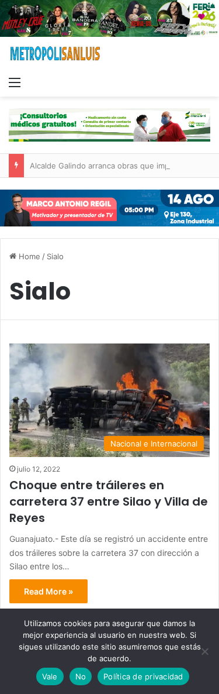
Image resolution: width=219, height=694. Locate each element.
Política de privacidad (143, 676)
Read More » (48, 591)
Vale (50, 676)
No (80, 676)
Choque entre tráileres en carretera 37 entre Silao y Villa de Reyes (108, 501)
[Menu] (14, 82)
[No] (204, 651)
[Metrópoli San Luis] (55, 53)
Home (28, 256)
